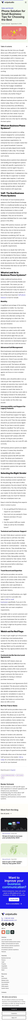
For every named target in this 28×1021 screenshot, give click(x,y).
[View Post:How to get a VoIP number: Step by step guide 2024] (14, 850)
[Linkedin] (2, 924)
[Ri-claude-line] (3, 932)
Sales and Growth (7, 8)
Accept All (14, 1009)
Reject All (14, 1017)
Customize (14, 1013)
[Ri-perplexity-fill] (12, 932)
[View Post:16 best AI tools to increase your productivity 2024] (14, 825)
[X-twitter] (9, 924)
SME (3, 777)
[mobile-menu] (25, 2)
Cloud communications (8, 775)
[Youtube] (12, 924)
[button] (26, 46)
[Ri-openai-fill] (8, 932)
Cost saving (19, 775)
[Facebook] (6, 924)
